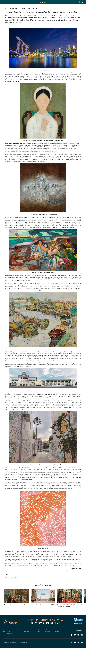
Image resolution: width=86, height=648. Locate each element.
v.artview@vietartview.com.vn (13, 635)
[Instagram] (78, 643)
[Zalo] (82, 635)
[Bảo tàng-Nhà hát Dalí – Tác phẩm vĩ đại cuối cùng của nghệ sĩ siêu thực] (69, 596)
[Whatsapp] (71, 635)
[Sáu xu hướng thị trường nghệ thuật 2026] (43, 596)
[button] (2, 596)
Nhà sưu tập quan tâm (14, 8)
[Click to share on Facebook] (12, 577)
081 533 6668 (10, 633)
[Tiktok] (82, 643)
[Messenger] (75, 635)
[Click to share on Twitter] (15, 577)
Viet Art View (15, 642)
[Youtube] (75, 643)
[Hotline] (78, 635)
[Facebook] (71, 643)
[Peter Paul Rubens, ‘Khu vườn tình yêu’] (16, 596)
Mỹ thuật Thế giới (31, 8)
